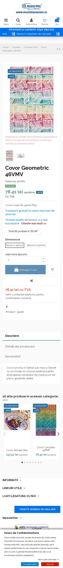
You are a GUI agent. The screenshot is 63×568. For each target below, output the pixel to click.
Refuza (50, 564)
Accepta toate (30, 564)
